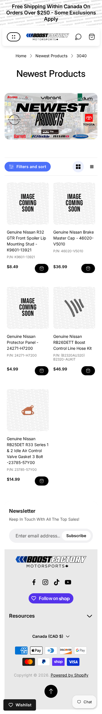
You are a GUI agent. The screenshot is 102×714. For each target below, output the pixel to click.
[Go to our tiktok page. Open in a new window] (56, 582)
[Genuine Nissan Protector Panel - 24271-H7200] (28, 308)
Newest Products (51, 55)
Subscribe (76, 535)
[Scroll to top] (51, 691)
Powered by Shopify (69, 675)
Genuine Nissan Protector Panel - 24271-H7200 (22, 342)
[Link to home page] (51, 561)
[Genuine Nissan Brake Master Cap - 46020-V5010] (74, 203)
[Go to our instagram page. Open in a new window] (45, 582)
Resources (22, 616)
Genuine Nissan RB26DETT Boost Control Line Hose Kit (72, 342)
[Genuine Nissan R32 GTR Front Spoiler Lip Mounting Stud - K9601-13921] (28, 203)
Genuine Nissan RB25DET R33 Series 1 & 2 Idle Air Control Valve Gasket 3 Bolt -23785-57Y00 (27, 450)
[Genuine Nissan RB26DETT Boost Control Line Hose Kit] (74, 308)
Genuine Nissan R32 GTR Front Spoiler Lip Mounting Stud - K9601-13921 (26, 241)
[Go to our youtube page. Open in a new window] (68, 582)
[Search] (78, 37)
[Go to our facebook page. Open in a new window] (34, 582)
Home (21, 55)
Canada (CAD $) (47, 636)
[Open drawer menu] (13, 36)
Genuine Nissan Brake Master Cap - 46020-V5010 (73, 238)
